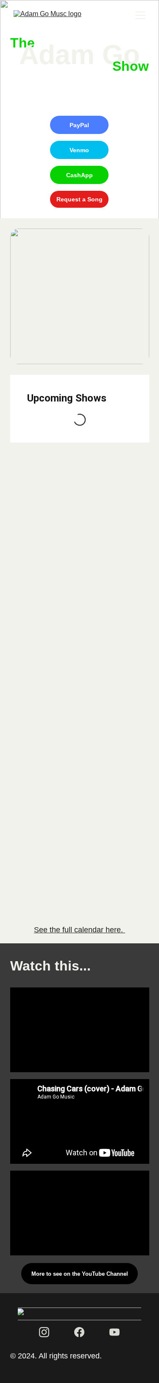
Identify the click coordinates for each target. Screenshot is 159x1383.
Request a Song (79, 199)
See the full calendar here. (79, 930)
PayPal (79, 125)
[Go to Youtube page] (114, 1332)
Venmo (79, 150)
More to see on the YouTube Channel (79, 1274)
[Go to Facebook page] (79, 1332)
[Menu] (140, 15)
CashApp (79, 175)
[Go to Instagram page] (44, 1332)
